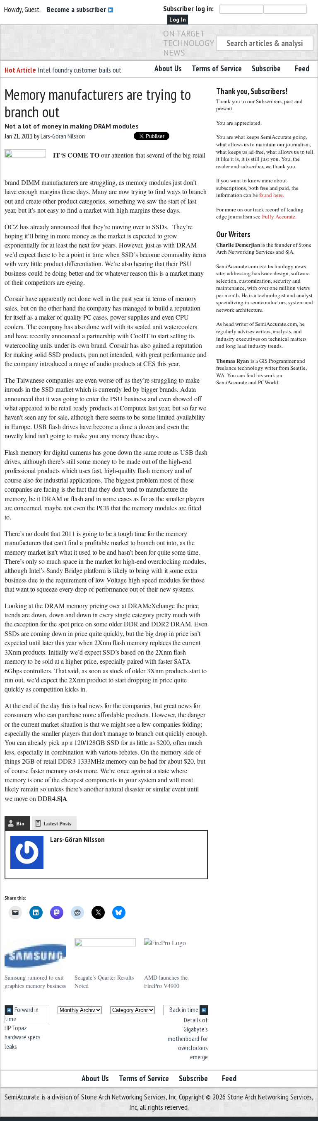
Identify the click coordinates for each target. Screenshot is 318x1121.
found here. (271, 195)
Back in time (184, 1009)
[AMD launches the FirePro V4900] (175, 955)
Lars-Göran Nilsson (63, 136)
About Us (168, 68)
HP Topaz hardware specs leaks (23, 1037)
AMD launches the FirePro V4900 (166, 981)
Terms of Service (217, 68)
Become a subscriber (77, 9)
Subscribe (266, 68)
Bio (20, 823)
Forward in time (22, 1014)
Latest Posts (57, 823)
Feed (302, 68)
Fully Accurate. (279, 216)
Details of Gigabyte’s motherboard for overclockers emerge (188, 1038)
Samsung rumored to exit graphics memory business (35, 981)
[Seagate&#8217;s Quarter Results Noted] (105, 955)
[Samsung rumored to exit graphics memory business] (35, 955)
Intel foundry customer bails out (79, 70)
